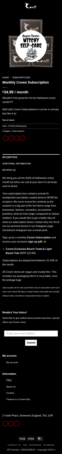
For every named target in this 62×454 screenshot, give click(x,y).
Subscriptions (21, 77)
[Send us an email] (16, 423)
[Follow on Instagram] (11, 423)
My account (12, 362)
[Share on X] (16, 138)
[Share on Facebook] (11, 138)
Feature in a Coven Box (18, 399)
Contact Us (14, 445)
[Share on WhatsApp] (5, 138)
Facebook (48, 445)
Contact (10, 393)
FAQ (8, 380)
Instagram (35, 445)
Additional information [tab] (16, 163)
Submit (31, 342)
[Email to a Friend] (22, 138)
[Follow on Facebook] (5, 423)
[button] (4, 5)
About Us (11, 386)
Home (5, 77)
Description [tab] (9, 157)
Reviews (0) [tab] (9, 170)
